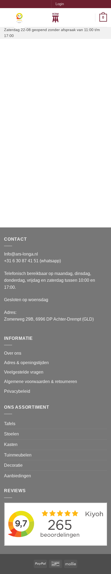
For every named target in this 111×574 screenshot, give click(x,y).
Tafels (9, 423)
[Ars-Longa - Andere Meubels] (55, 17)
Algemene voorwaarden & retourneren (40, 381)
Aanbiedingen (17, 476)
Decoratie (13, 465)
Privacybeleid (17, 391)
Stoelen (11, 434)
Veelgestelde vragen (24, 372)
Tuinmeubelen (18, 455)
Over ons (12, 353)
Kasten (11, 444)
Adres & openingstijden (26, 362)
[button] (60, 4)
